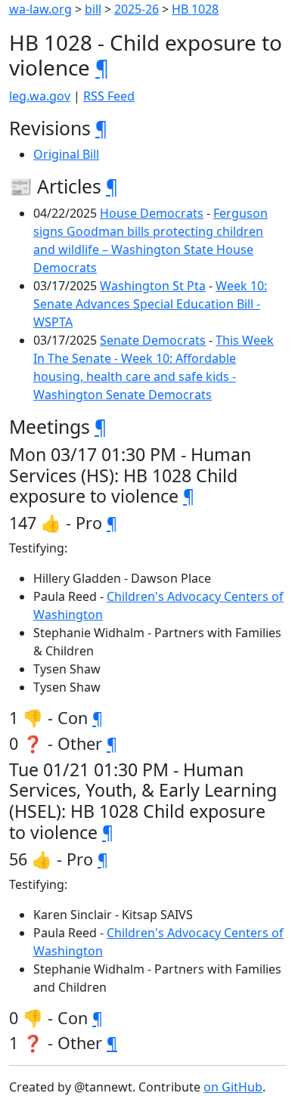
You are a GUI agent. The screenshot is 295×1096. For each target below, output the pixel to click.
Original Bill (66, 154)
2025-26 (136, 9)
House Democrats (151, 213)
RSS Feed (109, 96)
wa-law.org (40, 9)
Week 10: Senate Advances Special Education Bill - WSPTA (150, 303)
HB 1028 (195, 9)
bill (93, 9)
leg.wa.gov (39, 96)
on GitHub (232, 1087)
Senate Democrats (153, 340)
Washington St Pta (153, 285)
